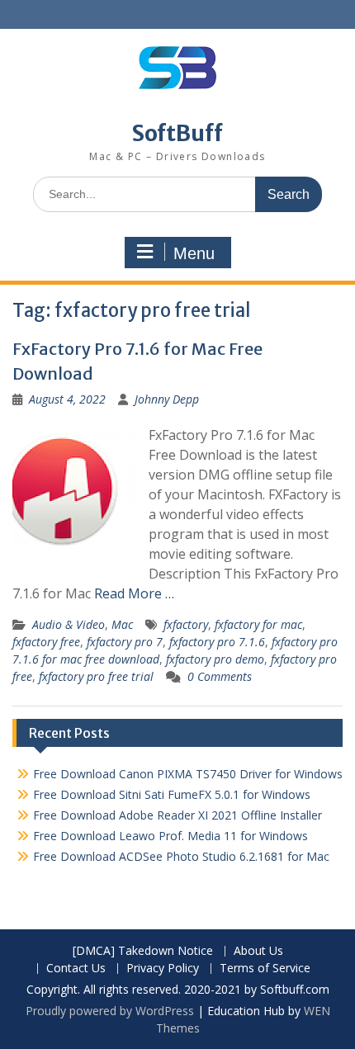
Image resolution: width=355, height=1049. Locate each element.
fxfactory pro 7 (125, 642)
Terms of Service (265, 968)
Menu (194, 253)
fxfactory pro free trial (96, 676)
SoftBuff (177, 133)
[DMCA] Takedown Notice (143, 951)
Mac (122, 624)
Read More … (134, 593)
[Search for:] (177, 193)
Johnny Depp (167, 399)
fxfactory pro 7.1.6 (217, 642)
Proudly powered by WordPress (110, 1010)
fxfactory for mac (258, 624)
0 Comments (219, 676)
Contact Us (76, 968)
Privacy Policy (162, 968)
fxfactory (185, 624)
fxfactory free (46, 642)
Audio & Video (68, 624)
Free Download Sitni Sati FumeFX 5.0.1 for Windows (171, 794)
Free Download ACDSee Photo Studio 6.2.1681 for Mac (181, 856)
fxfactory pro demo (215, 659)
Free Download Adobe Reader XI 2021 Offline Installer (177, 815)
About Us (258, 951)
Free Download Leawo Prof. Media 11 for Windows (170, 835)
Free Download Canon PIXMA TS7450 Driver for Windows (188, 774)
